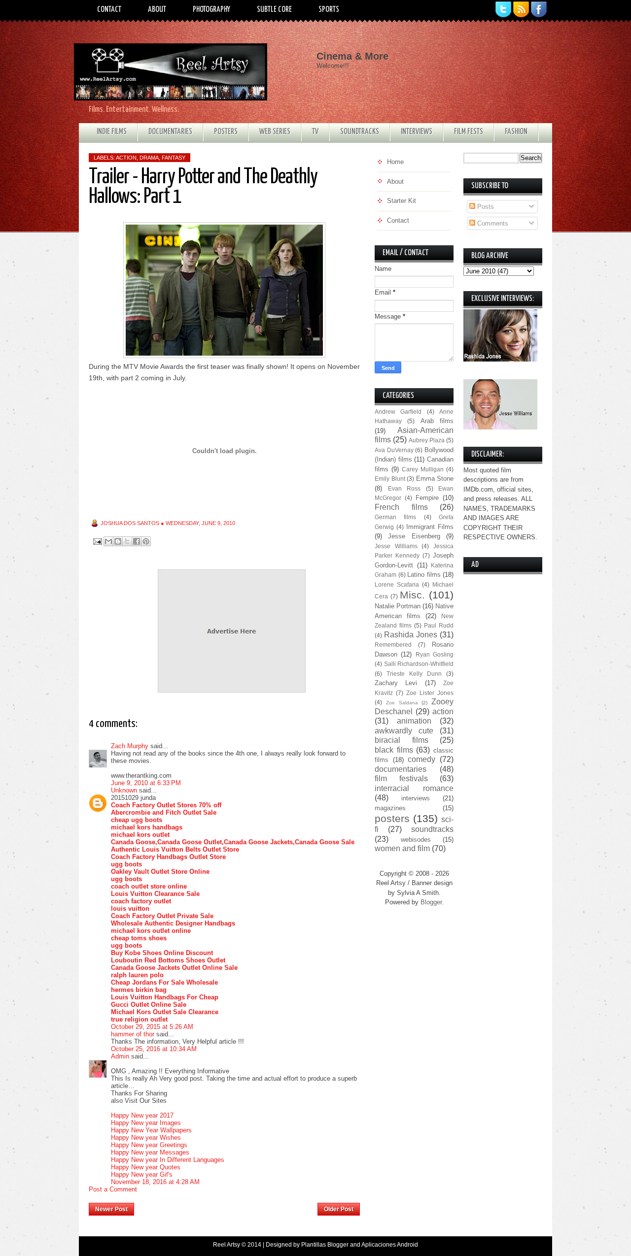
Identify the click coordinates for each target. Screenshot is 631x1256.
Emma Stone (435, 478)
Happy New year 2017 (142, 1115)
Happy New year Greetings (149, 1145)
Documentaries (170, 131)
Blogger (431, 902)
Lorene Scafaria (397, 584)
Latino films (424, 574)
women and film (402, 848)
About (157, 9)
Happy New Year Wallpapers (151, 1130)
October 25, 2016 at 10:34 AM (154, 1049)
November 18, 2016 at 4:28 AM (155, 1182)
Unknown (124, 790)
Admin (120, 1056)
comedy (421, 759)
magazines (390, 808)
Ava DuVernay (394, 450)
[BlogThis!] (118, 541)
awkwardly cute (404, 731)
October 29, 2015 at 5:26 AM (152, 1026)
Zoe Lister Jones (430, 693)
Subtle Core (274, 9)
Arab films (437, 421)
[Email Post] (97, 541)
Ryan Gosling (435, 654)
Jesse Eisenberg (414, 536)
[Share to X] (127, 541)
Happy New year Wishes (146, 1137)
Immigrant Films (430, 526)
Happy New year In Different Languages (167, 1159)
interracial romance (414, 788)
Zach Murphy (129, 746)
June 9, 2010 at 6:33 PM (146, 783)
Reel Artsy (226, 1244)
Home (226, 1206)
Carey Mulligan (423, 469)
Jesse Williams (396, 546)
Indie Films (112, 131)
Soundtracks (359, 131)
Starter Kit (401, 200)
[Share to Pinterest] (146, 541)
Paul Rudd (439, 625)
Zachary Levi (396, 683)
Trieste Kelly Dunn (414, 673)
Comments (491, 223)
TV (315, 131)
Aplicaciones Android (389, 1244)
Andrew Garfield (398, 411)
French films (401, 507)
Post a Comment (113, 1189)
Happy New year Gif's (142, 1174)
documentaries (400, 769)
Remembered (393, 644)
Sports (328, 9)
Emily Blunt (390, 478)
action (126, 158)
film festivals (401, 778)
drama (149, 158)
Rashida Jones (410, 634)
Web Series (274, 131)
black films (394, 750)
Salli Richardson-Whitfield (419, 664)
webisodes (416, 839)
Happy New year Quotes (145, 1167)
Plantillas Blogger (325, 1244)
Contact (109, 9)
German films (395, 517)
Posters (226, 131)
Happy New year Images (146, 1122)
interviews (415, 798)
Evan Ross (404, 488)
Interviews (416, 131)
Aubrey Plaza (427, 440)
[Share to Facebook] (136, 541)
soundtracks (432, 829)
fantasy (173, 158)
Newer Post (111, 1209)
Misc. (412, 594)
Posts (484, 206)
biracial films (401, 740)
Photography (211, 9)
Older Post (338, 1209)
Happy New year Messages (150, 1152)
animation (414, 721)
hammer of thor (132, 1034)
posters (392, 818)
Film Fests (468, 131)
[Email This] (108, 541)
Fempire (427, 497)
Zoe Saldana (402, 702)
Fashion (516, 131)
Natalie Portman (398, 606)
